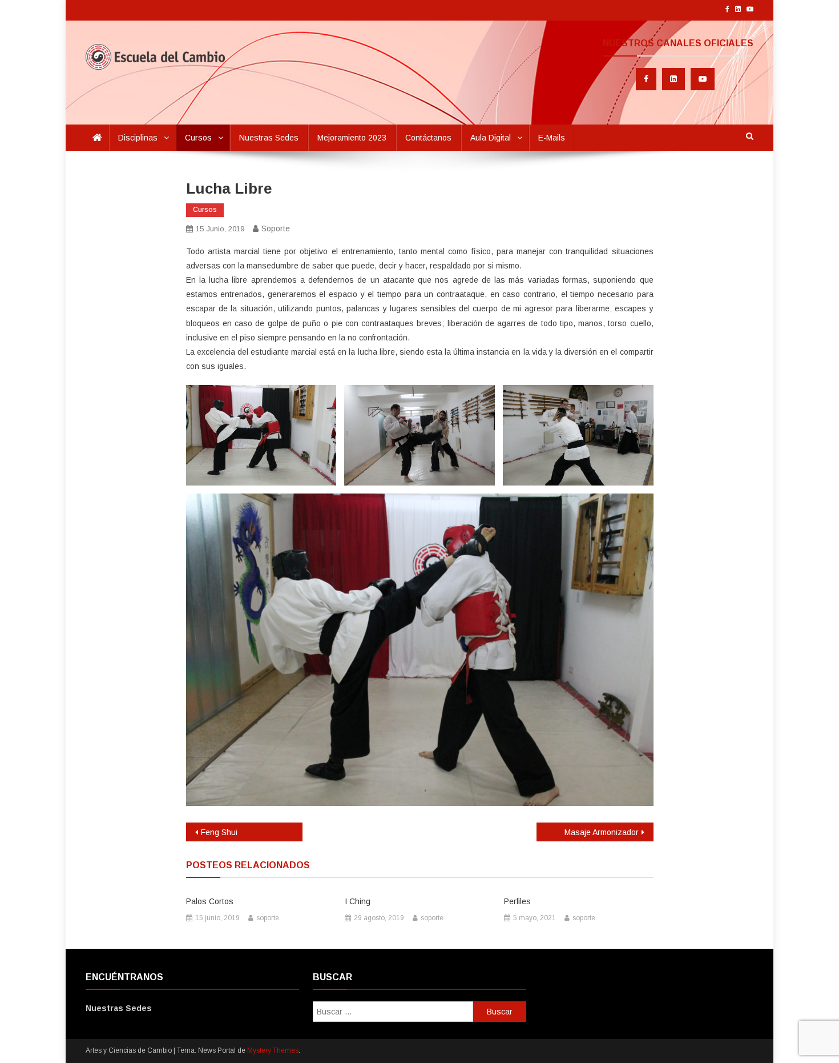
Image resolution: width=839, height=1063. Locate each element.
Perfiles (517, 901)
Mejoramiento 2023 (351, 137)
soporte (275, 228)
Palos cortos (209, 901)
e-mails (551, 137)
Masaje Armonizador (601, 832)
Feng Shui (219, 832)
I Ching (357, 901)
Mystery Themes (273, 1050)
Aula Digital (490, 137)
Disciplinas (138, 137)
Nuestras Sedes (269, 137)
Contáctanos (428, 137)
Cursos (198, 137)
